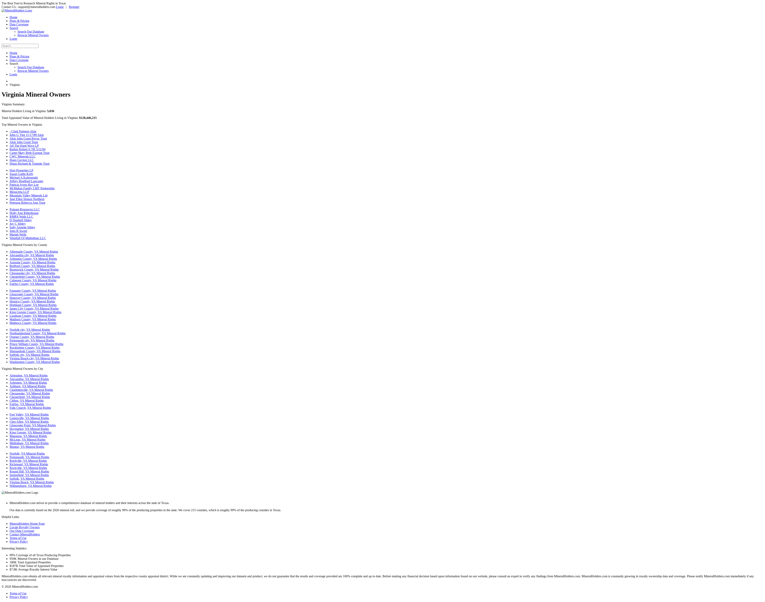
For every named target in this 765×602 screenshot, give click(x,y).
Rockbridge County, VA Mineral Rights (35, 347)
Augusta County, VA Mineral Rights (32, 262)
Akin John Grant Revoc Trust (28, 138)
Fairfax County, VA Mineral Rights (32, 284)
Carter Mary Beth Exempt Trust (29, 153)
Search (14, 28)
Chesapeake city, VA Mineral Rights (32, 273)
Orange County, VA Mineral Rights (32, 337)
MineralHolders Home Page (27, 523)
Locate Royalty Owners (25, 527)
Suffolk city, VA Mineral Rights (29, 354)
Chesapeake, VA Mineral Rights (30, 393)
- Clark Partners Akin (23, 131)
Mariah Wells (18, 234)
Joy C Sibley (18, 223)
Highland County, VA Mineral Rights (33, 305)
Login (60, 7)
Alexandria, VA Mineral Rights (29, 379)
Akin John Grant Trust (24, 142)
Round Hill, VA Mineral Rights (29, 471)
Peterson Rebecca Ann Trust (27, 202)
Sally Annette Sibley (22, 227)
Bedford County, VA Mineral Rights (32, 266)
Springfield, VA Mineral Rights (29, 475)
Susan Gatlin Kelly (21, 174)
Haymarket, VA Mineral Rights (29, 429)
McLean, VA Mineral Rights (27, 439)
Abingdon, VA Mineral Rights (29, 375)
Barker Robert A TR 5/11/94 (27, 149)
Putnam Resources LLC (25, 209)
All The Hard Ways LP (24, 145)
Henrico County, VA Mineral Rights (32, 301)
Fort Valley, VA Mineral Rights (29, 414)
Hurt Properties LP (21, 170)
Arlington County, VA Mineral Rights (33, 258)
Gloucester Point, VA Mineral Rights (33, 425)
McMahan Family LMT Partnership (32, 188)
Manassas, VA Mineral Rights (28, 436)
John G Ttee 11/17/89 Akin (27, 135)
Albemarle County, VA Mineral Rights (34, 251)
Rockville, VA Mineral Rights (28, 468)
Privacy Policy (19, 541)
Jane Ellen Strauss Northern (27, 199)
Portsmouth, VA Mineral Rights (29, 457)
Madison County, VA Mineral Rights (33, 319)
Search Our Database (31, 31)
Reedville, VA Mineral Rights (28, 460)
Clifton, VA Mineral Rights (27, 400)
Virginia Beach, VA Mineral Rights (32, 482)
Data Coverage (19, 24)
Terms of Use (18, 538)
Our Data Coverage (22, 531)
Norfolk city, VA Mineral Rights (30, 329)
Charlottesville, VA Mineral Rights (31, 390)
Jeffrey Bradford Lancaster (26, 181)
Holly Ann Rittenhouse (24, 213)
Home (13, 17)
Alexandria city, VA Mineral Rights (32, 255)
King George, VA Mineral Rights (30, 432)
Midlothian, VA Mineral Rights (29, 443)
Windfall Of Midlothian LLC (28, 238)
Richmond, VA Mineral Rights (29, 464)
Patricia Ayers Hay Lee (24, 184)
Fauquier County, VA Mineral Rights (33, 290)
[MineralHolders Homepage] (17, 10)
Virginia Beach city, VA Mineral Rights (34, 358)
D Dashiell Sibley (21, 220)
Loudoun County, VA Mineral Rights (33, 315)
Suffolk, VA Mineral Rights (27, 478)
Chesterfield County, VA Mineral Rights (35, 276)
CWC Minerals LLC (23, 156)
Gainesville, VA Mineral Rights (29, 418)
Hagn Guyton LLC (22, 160)
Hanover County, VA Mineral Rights (33, 298)
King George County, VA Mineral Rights (35, 312)
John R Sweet (18, 231)
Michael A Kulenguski (24, 177)
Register (74, 7)
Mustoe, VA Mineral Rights (27, 446)
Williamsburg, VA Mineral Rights (31, 485)
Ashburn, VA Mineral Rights (28, 386)
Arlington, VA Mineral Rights (28, 382)
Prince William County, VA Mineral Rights (36, 344)
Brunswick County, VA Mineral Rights (34, 269)
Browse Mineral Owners (33, 35)
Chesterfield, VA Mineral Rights (30, 397)
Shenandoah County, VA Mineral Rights (35, 351)
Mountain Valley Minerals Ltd (28, 195)
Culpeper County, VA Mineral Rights (33, 280)
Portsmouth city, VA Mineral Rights (32, 340)
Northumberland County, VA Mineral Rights (38, 333)
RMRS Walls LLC (21, 216)
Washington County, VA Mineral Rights (35, 362)
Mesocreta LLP (19, 192)
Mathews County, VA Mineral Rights (33, 323)
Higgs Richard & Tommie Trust (29, 163)
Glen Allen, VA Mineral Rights (29, 421)
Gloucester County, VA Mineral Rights (34, 294)
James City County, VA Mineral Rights (34, 308)
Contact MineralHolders (25, 534)
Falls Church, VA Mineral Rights (30, 407)
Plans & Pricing (19, 21)
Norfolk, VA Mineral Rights (27, 453)
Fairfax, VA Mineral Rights (27, 404)
